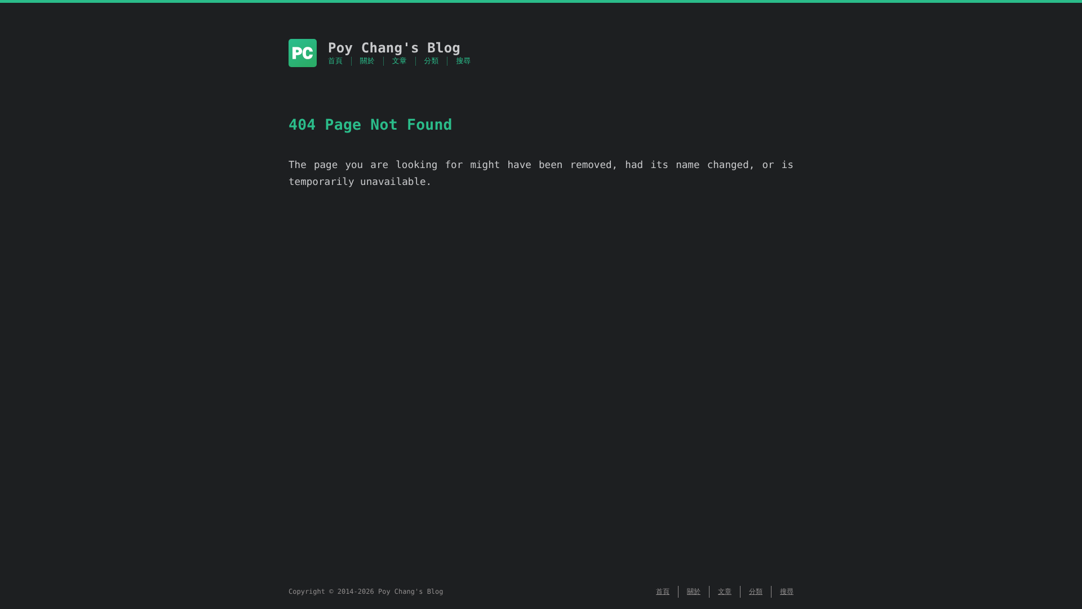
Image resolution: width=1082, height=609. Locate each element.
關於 (367, 61)
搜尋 (463, 61)
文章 (399, 61)
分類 (431, 61)
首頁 (335, 61)
